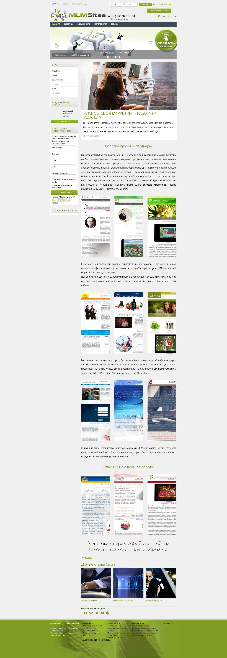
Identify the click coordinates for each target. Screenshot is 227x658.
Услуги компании (89, 628)
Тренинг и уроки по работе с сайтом (144, 631)
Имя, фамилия (57, 147)
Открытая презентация (140, 626)
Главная (56, 24)
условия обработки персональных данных (61, 201)
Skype (54, 167)
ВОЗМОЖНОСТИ (84, 24)
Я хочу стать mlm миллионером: (64, 180)
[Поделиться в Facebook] (85, 612)
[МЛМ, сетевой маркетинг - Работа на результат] (129, 86)
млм (54, 89)
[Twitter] (164, 16)
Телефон (55, 154)
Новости (86, 635)
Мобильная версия (57, 635)
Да (55, 182)
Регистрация (158, 5)
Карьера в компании (90, 631)
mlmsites (55, 93)
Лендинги (111, 631)
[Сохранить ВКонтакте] (91, 612)
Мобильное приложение (116, 633)
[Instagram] (169, 16)
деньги (55, 84)
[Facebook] (159, 16)
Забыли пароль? (170, 5)
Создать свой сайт (64, 121)
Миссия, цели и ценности (92, 626)
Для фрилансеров (91, 640)
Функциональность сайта (116, 628)
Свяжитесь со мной (64, 192)
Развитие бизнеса (114, 626)
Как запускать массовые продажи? (144, 633)
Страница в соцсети (59, 173)
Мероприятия (137, 623)
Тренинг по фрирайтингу (140, 635)
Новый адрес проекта (159, 11)
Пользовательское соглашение (62, 633)
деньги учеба (57, 80)
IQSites (54, 628)
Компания (88, 623)
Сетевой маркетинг (114, 635)
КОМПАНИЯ (69, 24)
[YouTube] (175, 16)
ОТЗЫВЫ (114, 24)
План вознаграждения (91, 633)
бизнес (55, 75)
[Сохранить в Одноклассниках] (102, 612)
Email (54, 160)
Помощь (106, 640)
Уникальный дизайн (114, 638)
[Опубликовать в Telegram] (107, 612)
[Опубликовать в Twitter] (96, 612)
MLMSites (56, 71)
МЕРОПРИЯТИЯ (100, 24)
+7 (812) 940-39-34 (123, 16)
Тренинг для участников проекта (143, 628)
